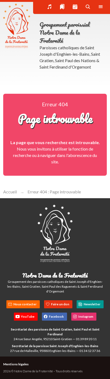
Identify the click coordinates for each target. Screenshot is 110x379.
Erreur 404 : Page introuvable (54, 191)
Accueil (10, 191)
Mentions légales (16, 364)
